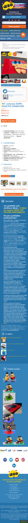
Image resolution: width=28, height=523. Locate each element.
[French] (9, 20)
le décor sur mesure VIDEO (15, 209)
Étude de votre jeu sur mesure (14, 194)
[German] (15, 20)
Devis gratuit (14, 26)
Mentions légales (23, 510)
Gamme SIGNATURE (14, 30)
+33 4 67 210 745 (15, 17)
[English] (12, 20)
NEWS (9, 38)
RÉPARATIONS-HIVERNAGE (7, 36)
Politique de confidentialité (14, 511)
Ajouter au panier (8, 121)
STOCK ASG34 (4, 30)
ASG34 (18, 36)
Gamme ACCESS (4, 33)
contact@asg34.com (14, 498)
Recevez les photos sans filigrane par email (11, 85)
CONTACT (3, 38)
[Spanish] (19, 20)
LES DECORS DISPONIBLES (14, 211)
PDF (13, 176)
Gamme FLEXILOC (15, 33)
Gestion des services (24, 521)
